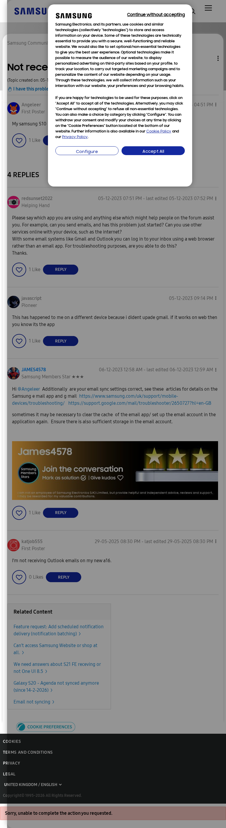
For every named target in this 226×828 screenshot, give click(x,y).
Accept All (153, 152)
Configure (87, 152)
